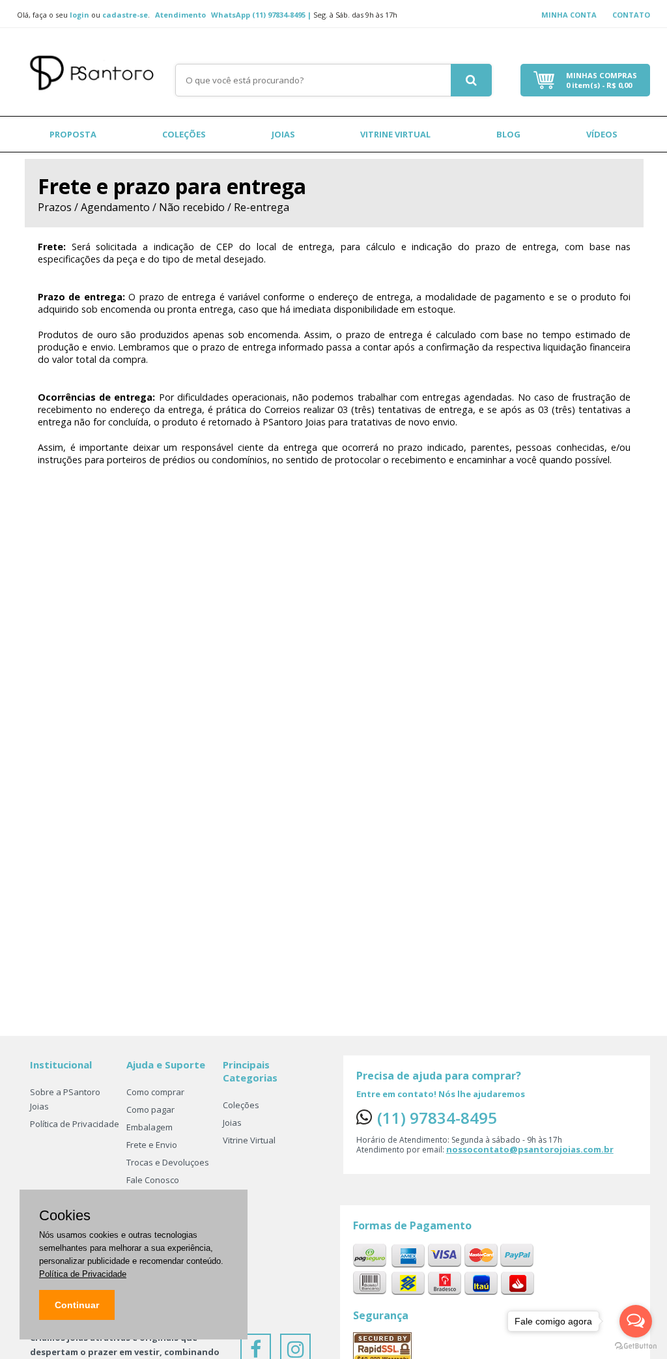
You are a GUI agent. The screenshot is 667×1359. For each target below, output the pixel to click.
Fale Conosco (152, 1180)
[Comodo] (382, 1347)
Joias (283, 134)
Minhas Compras (601, 80)
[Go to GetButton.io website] (636, 1346)
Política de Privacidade (74, 1124)
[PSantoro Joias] (96, 69)
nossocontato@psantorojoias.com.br (530, 1149)
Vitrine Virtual (395, 134)
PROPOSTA (73, 134)
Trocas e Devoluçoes (167, 1162)
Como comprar (155, 1092)
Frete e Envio (151, 1145)
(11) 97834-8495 (437, 1117)
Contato (631, 15)
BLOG (508, 134)
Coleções (184, 134)
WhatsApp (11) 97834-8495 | (262, 15)
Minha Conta (569, 15)
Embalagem (149, 1127)
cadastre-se (125, 15)
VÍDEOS (601, 134)
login (79, 15)
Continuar (77, 1305)
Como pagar (150, 1109)
